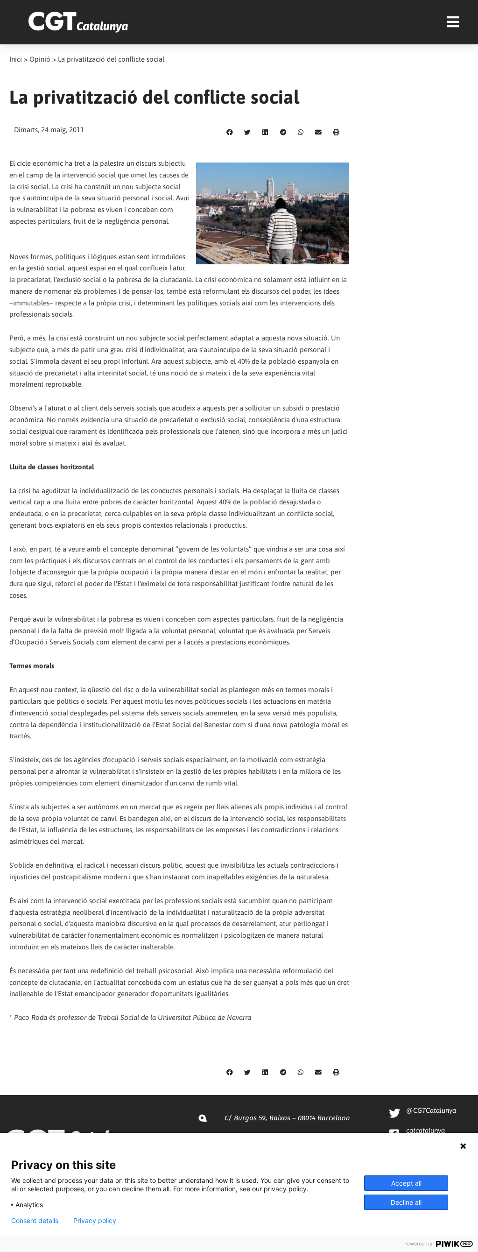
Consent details (34, 1220)
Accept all (406, 1183)
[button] (229, 132)
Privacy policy (94, 1220)
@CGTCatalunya (431, 1110)
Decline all (406, 1202)
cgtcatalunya (425, 1130)
